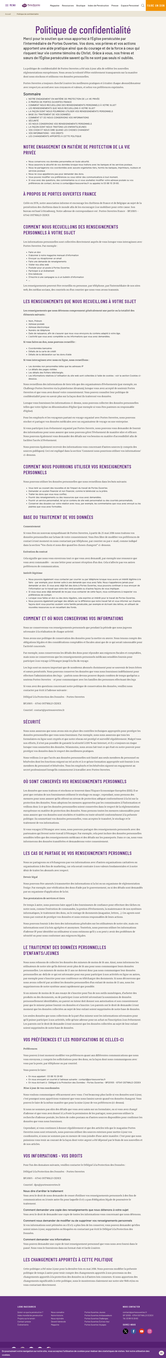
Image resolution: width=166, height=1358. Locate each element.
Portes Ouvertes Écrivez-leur (96, 1321)
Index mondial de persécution (30, 1315)
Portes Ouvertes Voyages (95, 1324)
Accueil (8, 14)
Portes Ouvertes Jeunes (94, 1312)
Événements (23, 1324)
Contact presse (24, 1321)
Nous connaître (57, 1312)
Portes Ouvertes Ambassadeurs (98, 1315)
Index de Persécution (98, 5)
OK (161, 1353)
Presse (114, 5)
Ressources (68, 5)
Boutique (80, 5)
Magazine (54, 5)
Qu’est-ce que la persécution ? (30, 1312)
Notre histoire (57, 1315)
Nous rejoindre (57, 1318)
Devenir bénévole (58, 1321)
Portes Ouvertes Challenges (96, 1318)
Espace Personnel (130, 5)
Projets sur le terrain (26, 1318)
